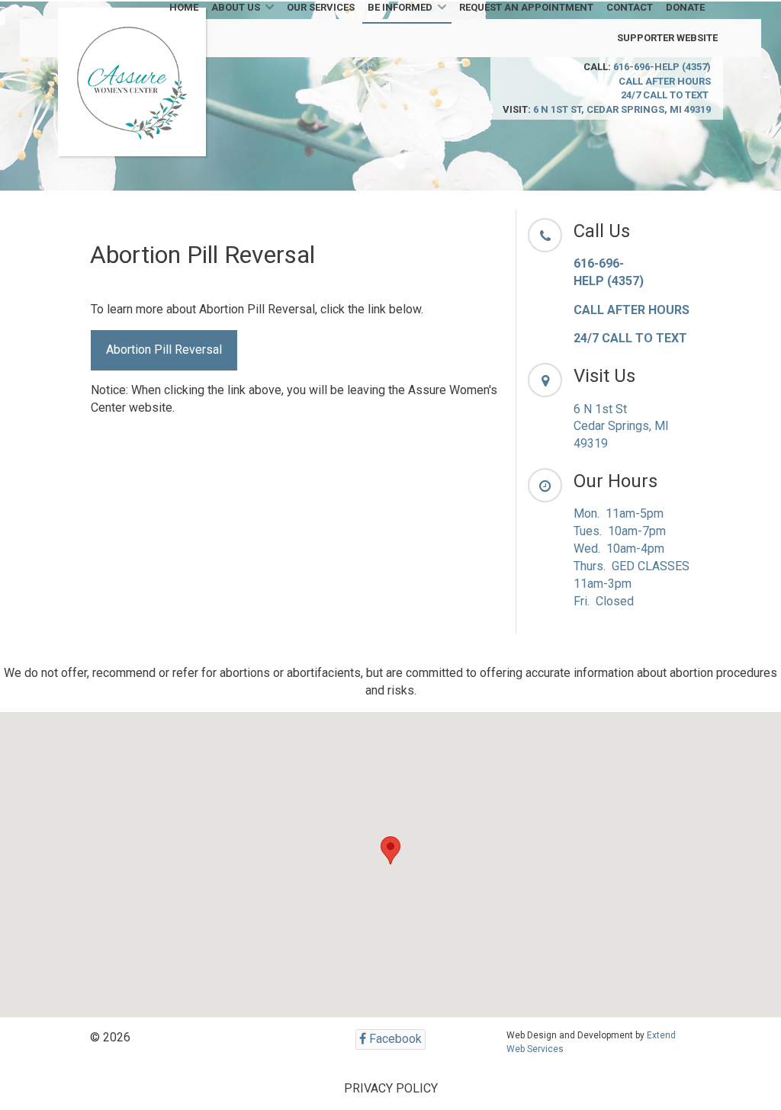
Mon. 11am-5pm (619, 513)
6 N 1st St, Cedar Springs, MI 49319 (622, 109)
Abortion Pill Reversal (164, 349)
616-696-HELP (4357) (662, 66)
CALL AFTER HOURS (665, 81)
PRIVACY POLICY (391, 1088)
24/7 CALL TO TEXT (666, 95)
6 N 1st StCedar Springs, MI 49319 (621, 426)
